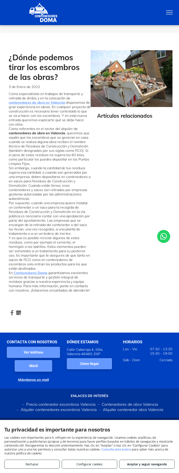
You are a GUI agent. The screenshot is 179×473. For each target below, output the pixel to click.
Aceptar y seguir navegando (147, 464)
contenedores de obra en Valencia (37, 102)
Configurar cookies (89, 464)
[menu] (169, 12)
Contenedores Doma (30, 273)
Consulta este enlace (116, 449)
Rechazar (32, 464)
